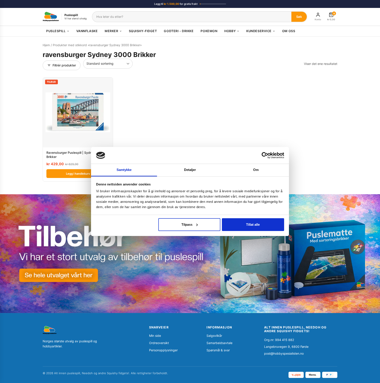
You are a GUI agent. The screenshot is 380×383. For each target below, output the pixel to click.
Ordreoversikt (159, 343)
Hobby (230, 31)
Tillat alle (253, 224)
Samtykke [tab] (124, 170)
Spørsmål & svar (218, 350)
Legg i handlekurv (78, 173)
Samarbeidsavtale (219, 343)
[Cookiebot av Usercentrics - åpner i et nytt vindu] (265, 155)
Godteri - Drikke (179, 31)
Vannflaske (87, 31)
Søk (299, 16)
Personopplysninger (163, 350)
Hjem (46, 45)
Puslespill (56, 31)
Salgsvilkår (214, 335)
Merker (111, 31)
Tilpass (186, 224)
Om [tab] (256, 170)
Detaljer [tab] (190, 170)
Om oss (288, 31)
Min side (155, 335)
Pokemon (209, 31)
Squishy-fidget (143, 31)
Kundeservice (259, 31)
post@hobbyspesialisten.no (284, 353)
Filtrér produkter (64, 65)
